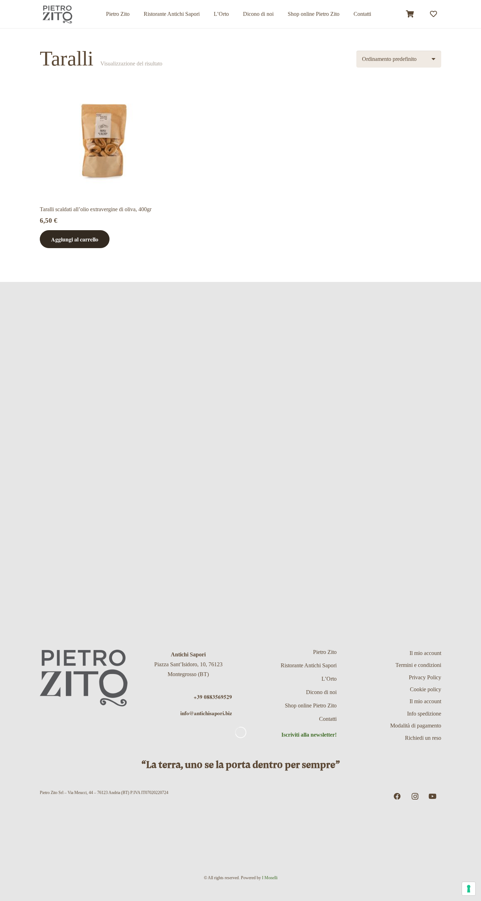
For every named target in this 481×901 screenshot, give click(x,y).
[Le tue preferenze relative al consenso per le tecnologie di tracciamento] (468, 888)
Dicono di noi (321, 692)
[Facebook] (397, 796)
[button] (344, 14)
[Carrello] (410, 14)
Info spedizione (424, 714)
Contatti (328, 719)
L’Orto (329, 679)
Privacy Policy (425, 677)
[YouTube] (432, 796)
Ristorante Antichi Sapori (309, 665)
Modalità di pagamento (415, 726)
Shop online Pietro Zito (311, 705)
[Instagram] (415, 796)
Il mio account (425, 653)
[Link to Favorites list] (433, 14)
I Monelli (269, 877)
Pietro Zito (325, 652)
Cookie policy (425, 689)
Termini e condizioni (418, 665)
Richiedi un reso (423, 738)
